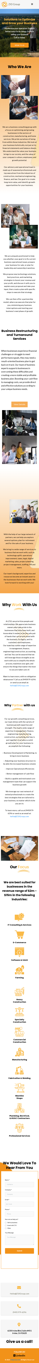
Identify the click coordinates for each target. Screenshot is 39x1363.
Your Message (9, 1233)
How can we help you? (11, 1219)
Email (7, 1199)
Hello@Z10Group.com (19, 1293)
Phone (7, 1209)
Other (9, 1228)
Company (8, 1190)
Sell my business (12, 1222)
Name (7, 1180)
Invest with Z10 (11, 1225)
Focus (23, 867)
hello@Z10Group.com (19, 685)
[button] (32, 4)
